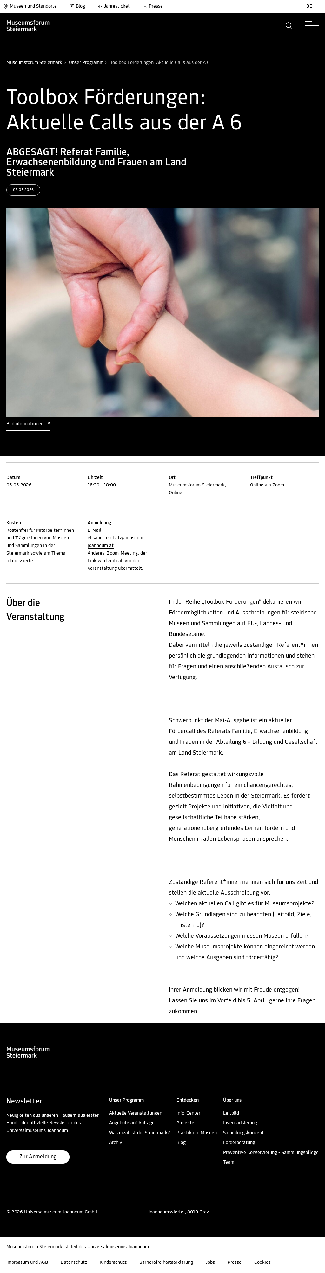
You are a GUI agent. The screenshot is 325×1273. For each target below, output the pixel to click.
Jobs (210, 1262)
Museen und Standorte (33, 6)
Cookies (262, 1262)
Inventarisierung (240, 1123)
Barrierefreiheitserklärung (166, 1262)
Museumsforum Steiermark (34, 62)
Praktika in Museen (196, 1132)
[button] (289, 25)
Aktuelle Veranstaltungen (135, 1113)
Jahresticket (117, 6)
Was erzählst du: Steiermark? (139, 1132)
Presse (156, 6)
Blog (80, 6)
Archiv (115, 1142)
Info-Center (188, 1113)
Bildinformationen (25, 424)
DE (309, 6)
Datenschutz (74, 1262)
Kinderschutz (113, 1262)
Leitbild (231, 1113)
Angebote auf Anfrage (132, 1123)
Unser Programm (86, 62)
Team (228, 1162)
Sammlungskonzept (243, 1132)
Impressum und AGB (27, 1262)
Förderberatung (239, 1142)
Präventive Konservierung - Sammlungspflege (271, 1152)
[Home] (38, 25)
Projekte (185, 1123)
